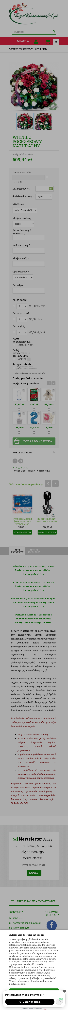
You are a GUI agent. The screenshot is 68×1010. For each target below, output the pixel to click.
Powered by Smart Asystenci (34, 1009)
